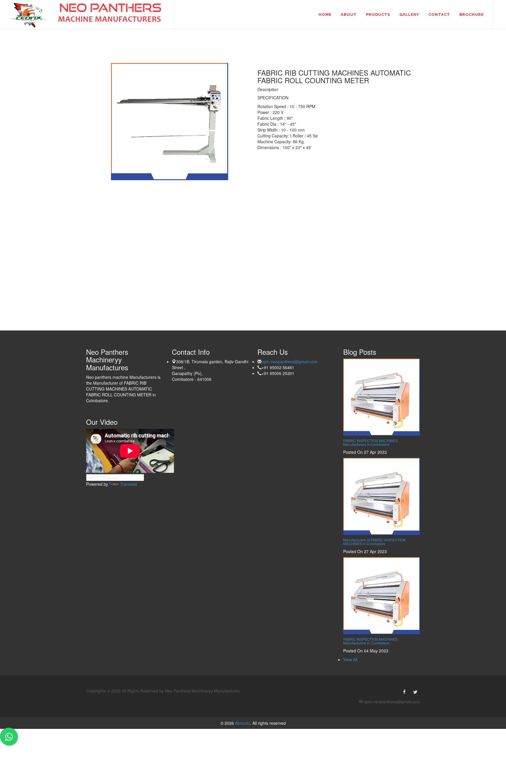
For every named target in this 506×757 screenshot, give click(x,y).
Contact (439, 14)
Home (325, 14)
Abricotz (242, 723)
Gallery (409, 14)
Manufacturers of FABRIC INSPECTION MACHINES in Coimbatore (374, 541)
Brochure (471, 14)
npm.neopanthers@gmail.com (289, 361)
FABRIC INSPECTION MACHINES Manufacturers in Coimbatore (370, 442)
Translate (128, 484)
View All (350, 659)
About (349, 14)
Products (378, 14)
